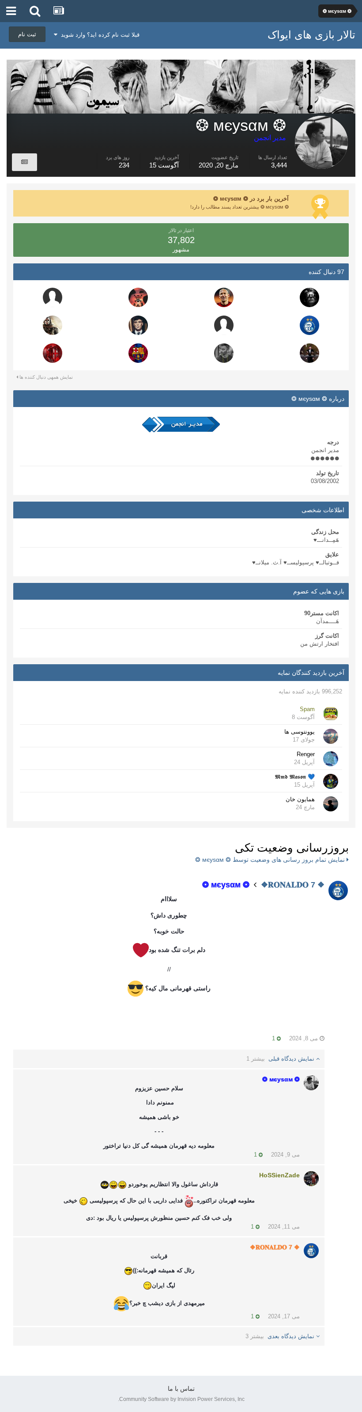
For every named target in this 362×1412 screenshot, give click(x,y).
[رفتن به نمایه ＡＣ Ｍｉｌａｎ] (52, 353)
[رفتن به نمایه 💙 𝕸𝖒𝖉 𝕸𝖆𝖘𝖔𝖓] (330, 781)
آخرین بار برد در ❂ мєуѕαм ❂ (251, 198)
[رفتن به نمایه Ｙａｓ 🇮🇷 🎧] (224, 353)
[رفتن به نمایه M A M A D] (52, 325)
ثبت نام (27, 34)
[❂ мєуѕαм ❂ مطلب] (24, 162)
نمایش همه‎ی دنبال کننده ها (45, 377)
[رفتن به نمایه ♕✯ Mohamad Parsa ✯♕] (138, 325)
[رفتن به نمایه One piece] (138, 297)
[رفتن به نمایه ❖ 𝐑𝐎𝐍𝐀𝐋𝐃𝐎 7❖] (309, 325)
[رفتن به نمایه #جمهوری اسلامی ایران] (309, 297)
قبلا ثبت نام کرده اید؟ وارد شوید (98, 34)
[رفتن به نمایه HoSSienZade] (311, 1178)
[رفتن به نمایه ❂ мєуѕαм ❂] (311, 1082)
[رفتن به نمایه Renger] (330, 758)
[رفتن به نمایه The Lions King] (138, 353)
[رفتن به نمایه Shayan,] (224, 325)
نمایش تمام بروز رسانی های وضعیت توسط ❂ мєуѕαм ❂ (271, 859)
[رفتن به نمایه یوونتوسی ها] (330, 736)
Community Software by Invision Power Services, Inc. (181, 1399)
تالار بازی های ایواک (311, 35)
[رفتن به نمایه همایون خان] (330, 803)
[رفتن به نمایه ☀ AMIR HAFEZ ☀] (309, 353)
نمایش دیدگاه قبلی (281, 1058)
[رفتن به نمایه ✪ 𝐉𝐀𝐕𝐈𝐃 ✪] (52, 297)
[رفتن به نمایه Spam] (330, 713)
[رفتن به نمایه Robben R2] (224, 297)
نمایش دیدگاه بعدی (280, 1336)
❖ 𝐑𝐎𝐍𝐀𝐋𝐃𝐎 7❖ (292, 884)
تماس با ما (181, 1388)
